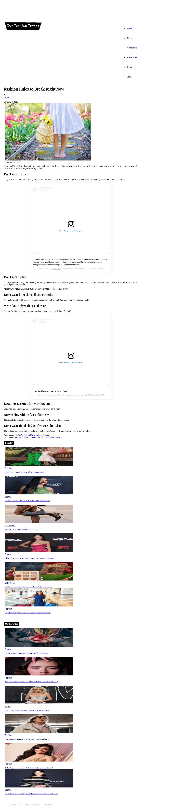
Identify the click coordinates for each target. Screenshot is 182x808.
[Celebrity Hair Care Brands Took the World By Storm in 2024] (39, 493)
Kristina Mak (56, 269)
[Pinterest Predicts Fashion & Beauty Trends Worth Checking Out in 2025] (39, 674)
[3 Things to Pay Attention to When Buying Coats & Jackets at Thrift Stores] (39, 732)
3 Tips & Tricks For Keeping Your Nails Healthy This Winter (26, 653)
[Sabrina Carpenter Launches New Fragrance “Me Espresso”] (39, 703)
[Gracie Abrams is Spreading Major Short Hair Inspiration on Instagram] (39, 786)
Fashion (8, 468)
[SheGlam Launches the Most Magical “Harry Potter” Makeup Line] (39, 579)
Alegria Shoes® (58, 395)
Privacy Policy (32, 804)
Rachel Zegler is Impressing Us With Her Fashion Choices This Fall (29, 768)
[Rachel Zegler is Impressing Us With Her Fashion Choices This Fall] (39, 760)
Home (129, 28)
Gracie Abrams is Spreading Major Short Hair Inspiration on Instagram (31, 794)
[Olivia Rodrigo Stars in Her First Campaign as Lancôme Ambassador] (39, 551)
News (129, 38)
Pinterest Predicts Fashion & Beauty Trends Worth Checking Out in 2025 (31, 682)
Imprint (49, 804)
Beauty (130, 67)
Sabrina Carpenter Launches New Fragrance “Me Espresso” (27, 710)
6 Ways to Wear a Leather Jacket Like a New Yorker (37, 437)
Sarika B (8, 97)
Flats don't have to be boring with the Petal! (50, 391)
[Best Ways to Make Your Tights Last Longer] (39, 522)
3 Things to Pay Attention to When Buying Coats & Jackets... (27, 739)
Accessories (10, 525)
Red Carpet (132, 57)
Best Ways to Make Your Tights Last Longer (21, 529)
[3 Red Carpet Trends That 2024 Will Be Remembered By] (39, 465)
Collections (132, 48)
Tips (129, 77)
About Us (15, 804)
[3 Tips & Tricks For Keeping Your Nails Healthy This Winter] (39, 646)
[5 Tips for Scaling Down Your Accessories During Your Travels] (39, 605)
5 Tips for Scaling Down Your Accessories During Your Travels (28, 613)
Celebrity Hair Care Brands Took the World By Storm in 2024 (27, 501)
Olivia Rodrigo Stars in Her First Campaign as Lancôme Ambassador (30, 558)
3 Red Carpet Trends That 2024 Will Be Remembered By (25, 472)
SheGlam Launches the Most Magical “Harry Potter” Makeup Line (29, 587)
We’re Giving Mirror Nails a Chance (33, 435)
